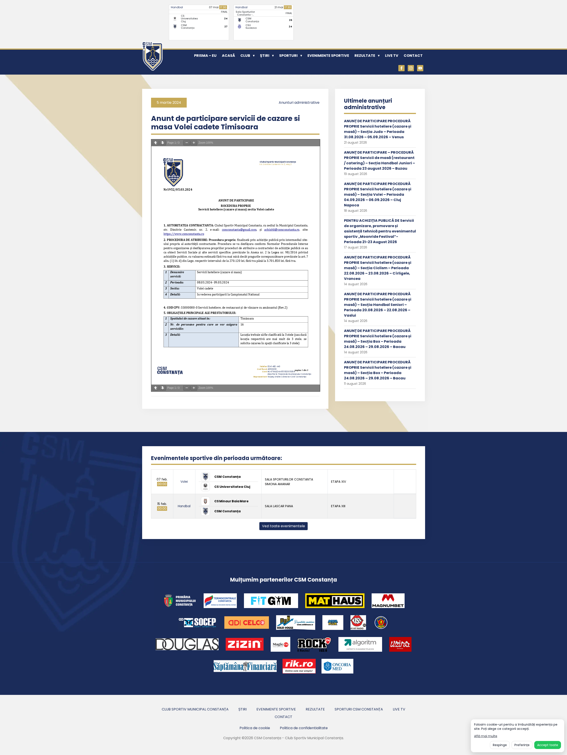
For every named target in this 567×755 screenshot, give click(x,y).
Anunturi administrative (299, 102)
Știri (264, 55)
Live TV (391, 55)
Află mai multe (485, 736)
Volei (184, 481)
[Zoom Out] (186, 142)
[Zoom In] (193, 142)
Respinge (500, 745)
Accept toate (547, 745)
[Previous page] (155, 142)
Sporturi (288, 55)
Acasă (228, 55)
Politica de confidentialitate (304, 728)
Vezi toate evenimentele (283, 526)
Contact (413, 55)
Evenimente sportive (328, 55)
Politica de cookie (254, 728)
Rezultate (364, 55)
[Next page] (162, 142)
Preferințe (522, 745)
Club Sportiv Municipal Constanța (195, 709)
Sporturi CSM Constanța (359, 709)
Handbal (177, 7)
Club (245, 55)
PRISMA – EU (205, 55)
